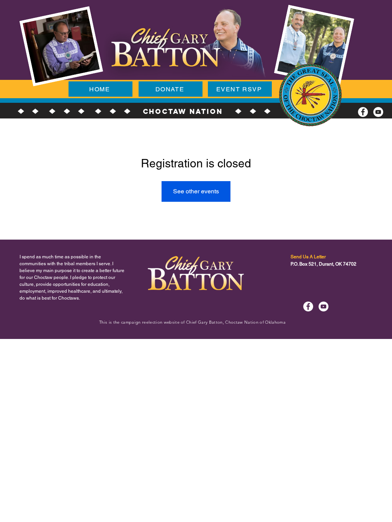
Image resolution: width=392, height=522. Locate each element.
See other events (196, 191)
